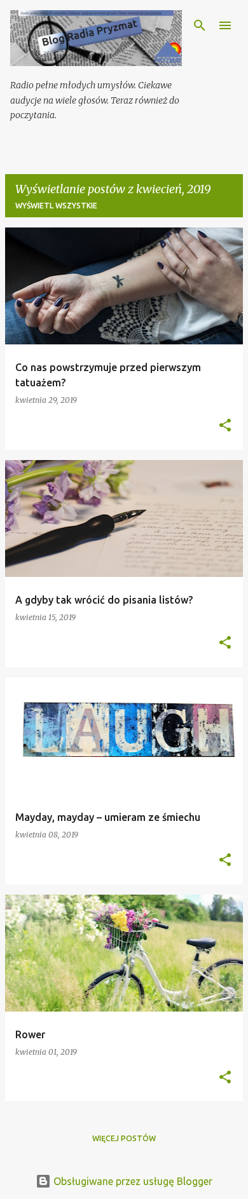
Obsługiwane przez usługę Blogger (131, 1181)
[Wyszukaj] (199, 25)
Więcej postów (124, 1138)
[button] (225, 426)
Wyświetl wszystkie (56, 205)
